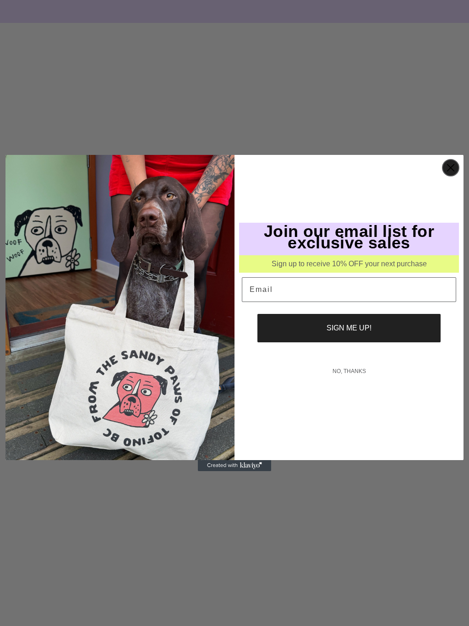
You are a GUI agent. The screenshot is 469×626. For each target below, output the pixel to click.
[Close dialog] (450, 167)
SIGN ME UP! (349, 328)
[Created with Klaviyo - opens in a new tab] (234, 465)
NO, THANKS (349, 371)
